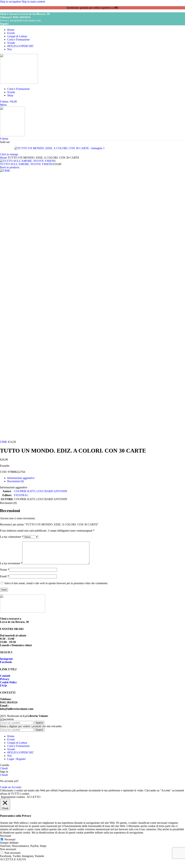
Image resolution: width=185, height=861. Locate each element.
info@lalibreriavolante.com (25, 20)
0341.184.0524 (21, 17)
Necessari (9, 839)
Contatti (5, 675)
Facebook (6, 662)
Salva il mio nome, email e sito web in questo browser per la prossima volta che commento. (56, 583)
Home (4, 157)
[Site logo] (19, 82)
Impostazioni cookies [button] (13, 796)
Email (4, 576)
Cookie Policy (8, 682)
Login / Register (16, 758)
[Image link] (22, 611)
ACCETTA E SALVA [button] (13, 859)
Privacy (4, 679)
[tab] (21, 477)
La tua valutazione (11, 536)
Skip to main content (33, 1)
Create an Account (10, 787)
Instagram (6, 658)
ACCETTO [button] (33, 796)
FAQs (3, 685)
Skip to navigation (10, 1)
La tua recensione (11, 563)
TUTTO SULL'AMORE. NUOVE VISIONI (26, 164)
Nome (4, 569)
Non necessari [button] (8, 849)
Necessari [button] (5, 835)
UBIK (4, 441)
